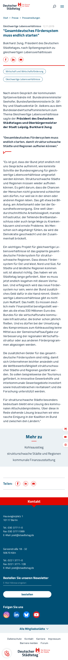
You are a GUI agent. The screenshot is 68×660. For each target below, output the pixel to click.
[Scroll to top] (58, 497)
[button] (6, 653)
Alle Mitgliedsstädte (32, 629)
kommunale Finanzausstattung (34, 459)
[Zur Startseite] (16, 6)
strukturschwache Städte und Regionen (34, 453)
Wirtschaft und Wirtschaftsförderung (24, 71)
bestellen (27, 594)
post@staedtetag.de (23, 535)
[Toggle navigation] (62, 6)
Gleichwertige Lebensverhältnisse (23, 79)
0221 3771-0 (15, 560)
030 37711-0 (15, 527)
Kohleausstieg (34, 447)
